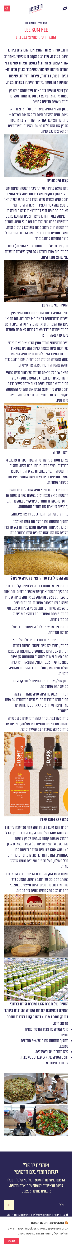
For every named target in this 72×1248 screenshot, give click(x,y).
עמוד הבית (42, 23)
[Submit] (9, 1205)
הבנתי (11, 1240)
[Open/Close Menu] (65, 8)
